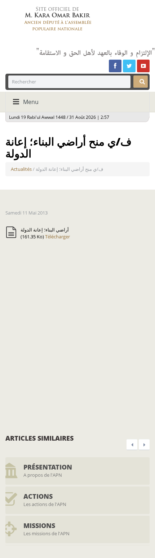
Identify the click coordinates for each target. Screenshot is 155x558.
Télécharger (57, 236)
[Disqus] (77, 336)
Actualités (21, 169)
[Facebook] (115, 66)
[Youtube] (143, 66)
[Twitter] (129, 66)
